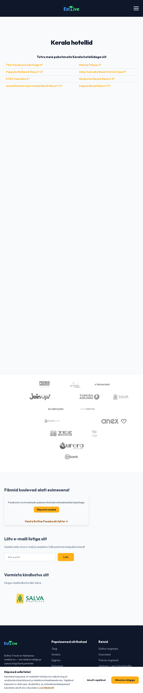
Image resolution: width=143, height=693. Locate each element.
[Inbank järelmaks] (71, 457)
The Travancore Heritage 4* (24, 65)
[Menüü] (136, 8)
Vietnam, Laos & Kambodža (115, 666)
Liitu (65, 557)
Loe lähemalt (46, 687)
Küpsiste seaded (46, 509)
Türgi (54, 648)
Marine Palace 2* (90, 65)
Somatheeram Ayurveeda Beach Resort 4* (34, 86)
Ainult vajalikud (96, 680)
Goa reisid (105, 654)
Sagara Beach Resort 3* (95, 86)
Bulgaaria (57, 666)
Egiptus (56, 660)
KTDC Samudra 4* (18, 79)
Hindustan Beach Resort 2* (97, 79)
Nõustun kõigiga (125, 680)
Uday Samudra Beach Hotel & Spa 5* (102, 72)
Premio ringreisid (108, 660)
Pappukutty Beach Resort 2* (24, 72)
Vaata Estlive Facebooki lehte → (46, 521)
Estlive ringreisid (108, 648)
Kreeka (55, 654)
